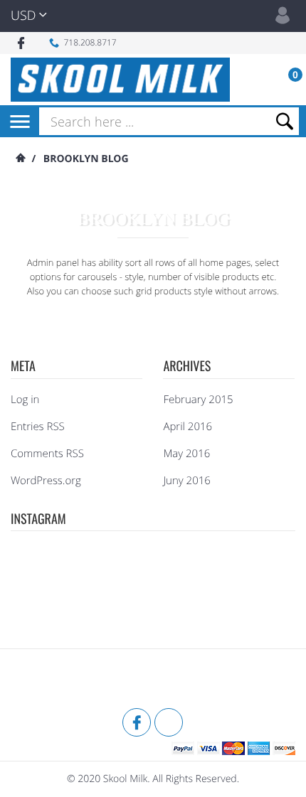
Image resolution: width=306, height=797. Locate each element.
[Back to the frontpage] (20, 159)
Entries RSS (38, 426)
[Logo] (120, 80)
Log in (25, 399)
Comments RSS (47, 453)
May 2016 (186, 453)
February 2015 (198, 399)
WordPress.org (46, 480)
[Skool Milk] (46, 680)
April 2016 (187, 426)
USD (23, 15)
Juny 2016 (186, 480)
